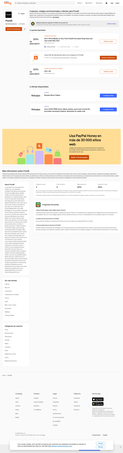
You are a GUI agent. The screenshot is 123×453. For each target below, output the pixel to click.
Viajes (6, 343)
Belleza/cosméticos (11, 361)
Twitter (76, 402)
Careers (17, 406)
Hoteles (7, 340)
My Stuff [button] (88, 3)
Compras (7, 347)
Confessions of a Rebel (12, 294)
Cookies (55, 425)
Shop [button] (79, 3)
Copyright (56, 402)
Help (16, 402)
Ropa (6, 350)
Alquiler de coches (10, 354)
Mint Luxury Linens (10, 305)
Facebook (77, 398)
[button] (99, 435)
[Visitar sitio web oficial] (25, 29)
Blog (16, 413)
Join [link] (112, 3)
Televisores (8, 336)
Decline (100, 447)
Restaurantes (9, 333)
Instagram (77, 406)
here (44, 435)
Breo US (7, 287)
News (17, 410)
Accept (100, 443)
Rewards (99, 3)
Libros (6, 357)
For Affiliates (37, 410)
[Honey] (8, 3)
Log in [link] (117, 3)
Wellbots (7, 312)
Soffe (6, 301)
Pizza (6, 330)
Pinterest (76, 410)
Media (17, 417)
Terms (55, 410)
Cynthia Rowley (9, 315)
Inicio (4, 375)
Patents (55, 406)
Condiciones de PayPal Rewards (60, 57)
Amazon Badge (38, 402)
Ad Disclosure (57, 413)
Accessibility (56, 421)
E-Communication (58, 417)
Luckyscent (8, 291)
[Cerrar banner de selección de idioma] (120, 447)
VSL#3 (7, 298)
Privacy (55, 398)
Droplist (36, 398)
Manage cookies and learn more (62, 446)
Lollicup (7, 284)
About (17, 398)
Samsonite (8, 308)
